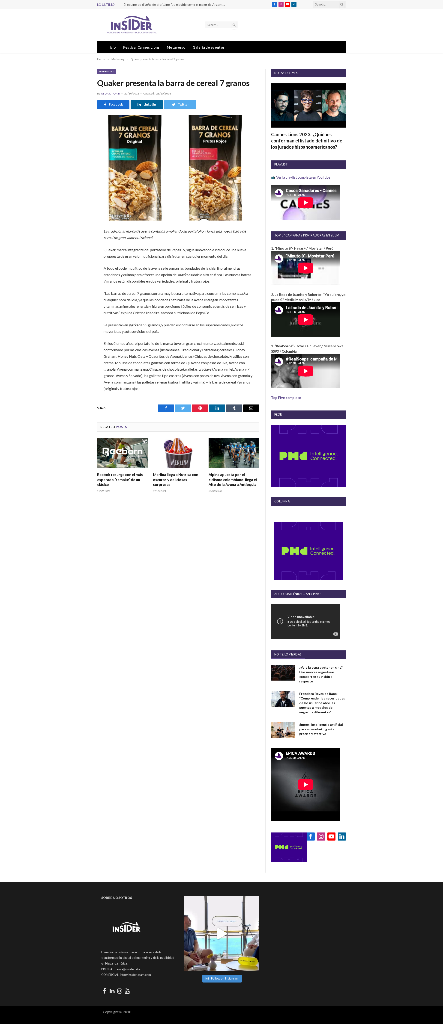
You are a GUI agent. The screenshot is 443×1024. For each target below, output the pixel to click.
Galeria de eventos (208, 47)
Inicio (111, 47)
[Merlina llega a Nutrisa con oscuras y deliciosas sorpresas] (178, 453)
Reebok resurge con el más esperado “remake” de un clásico (120, 479)
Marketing (106, 71)
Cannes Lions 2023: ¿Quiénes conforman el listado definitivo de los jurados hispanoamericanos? (306, 141)
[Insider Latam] (131, 25)
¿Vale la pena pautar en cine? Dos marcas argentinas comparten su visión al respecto (321, 674)
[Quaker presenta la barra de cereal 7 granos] (178, 168)
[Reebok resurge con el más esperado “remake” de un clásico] (122, 453)
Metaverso (176, 47)
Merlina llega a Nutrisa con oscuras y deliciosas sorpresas (175, 479)
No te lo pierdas (288, 654)
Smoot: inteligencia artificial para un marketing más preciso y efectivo (321, 729)
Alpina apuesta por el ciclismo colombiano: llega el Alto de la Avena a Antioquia (233, 479)
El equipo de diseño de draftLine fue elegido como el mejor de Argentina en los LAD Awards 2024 (175, 4)
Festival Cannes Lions (141, 47)
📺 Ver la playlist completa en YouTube (300, 177)
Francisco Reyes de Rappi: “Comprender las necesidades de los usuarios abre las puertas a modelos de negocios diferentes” (322, 703)
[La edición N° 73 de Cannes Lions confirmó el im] (221, 933)
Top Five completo (286, 397)
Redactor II (110, 93)
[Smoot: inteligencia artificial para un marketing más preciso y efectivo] (283, 730)
